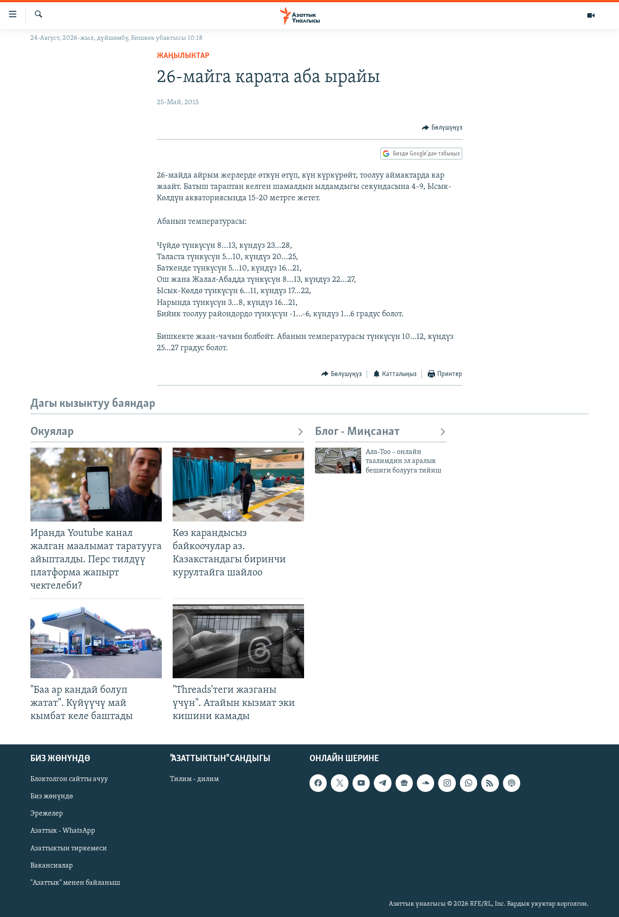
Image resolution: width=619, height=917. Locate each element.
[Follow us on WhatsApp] (468, 783)
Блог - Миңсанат (357, 432)
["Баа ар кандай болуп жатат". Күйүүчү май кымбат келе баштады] (96, 641)
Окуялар (52, 432)
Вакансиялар (51, 865)
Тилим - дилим (194, 779)
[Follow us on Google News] (404, 783)
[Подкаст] (511, 783)
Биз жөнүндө (51, 796)
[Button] (442, 128)
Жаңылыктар (183, 56)
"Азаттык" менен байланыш (75, 883)
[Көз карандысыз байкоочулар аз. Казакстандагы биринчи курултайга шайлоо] (238, 484)
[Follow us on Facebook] (318, 783)
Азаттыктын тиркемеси (68, 848)
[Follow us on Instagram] (446, 783)
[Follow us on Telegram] (382, 783)
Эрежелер (46, 814)
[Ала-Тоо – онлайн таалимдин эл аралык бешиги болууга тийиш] (338, 460)
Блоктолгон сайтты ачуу (69, 779)
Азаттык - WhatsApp (62, 831)
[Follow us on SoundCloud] (425, 783)
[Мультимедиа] (590, 15)
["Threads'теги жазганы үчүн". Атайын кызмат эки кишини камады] (238, 641)
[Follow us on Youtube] (361, 783)
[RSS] (489, 783)
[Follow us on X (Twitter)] (339, 783)
